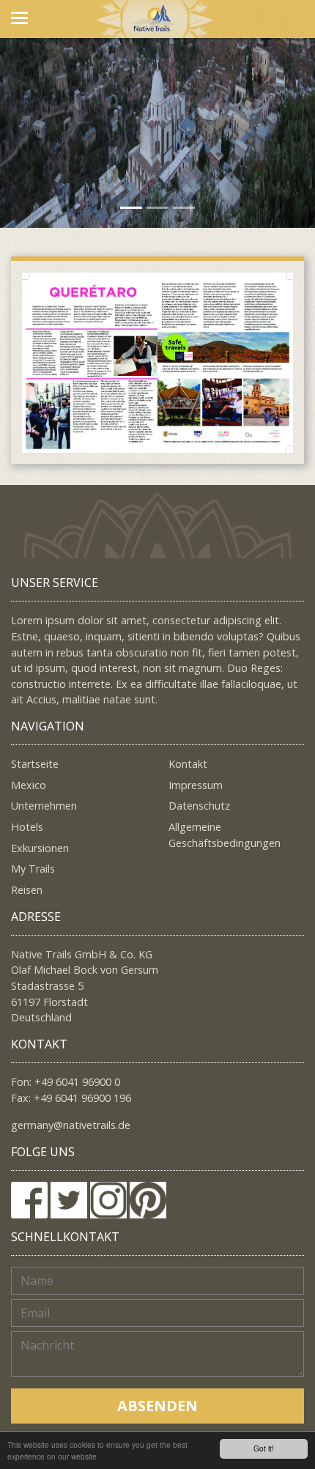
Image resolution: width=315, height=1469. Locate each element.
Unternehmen (44, 806)
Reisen (26, 890)
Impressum (195, 785)
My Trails (33, 869)
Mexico (28, 785)
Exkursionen (40, 848)
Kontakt (187, 764)
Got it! (263, 1448)
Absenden (157, 1406)
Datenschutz (199, 806)
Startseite (35, 764)
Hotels (27, 827)
